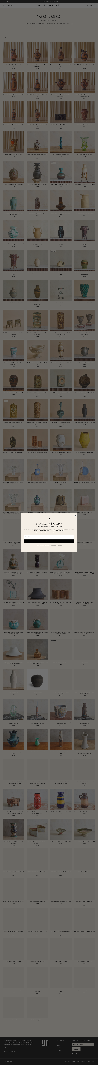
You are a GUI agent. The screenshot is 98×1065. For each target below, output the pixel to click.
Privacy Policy (60, 545)
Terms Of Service (53, 545)
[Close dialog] (75, 515)
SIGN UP (49, 541)
